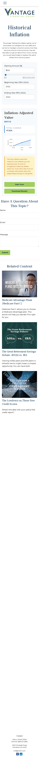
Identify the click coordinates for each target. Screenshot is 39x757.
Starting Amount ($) (13, 66)
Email (2, 222)
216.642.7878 (22, 739)
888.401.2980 (23, 742)
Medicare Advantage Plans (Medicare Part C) (17, 301)
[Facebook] (17, 754)
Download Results (19, 191)
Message (4, 234)
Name (3, 210)
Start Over (19, 184)
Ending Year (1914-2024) (15, 93)
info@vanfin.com (20, 751)
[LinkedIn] (21, 754)
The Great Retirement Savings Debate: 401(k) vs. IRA (19, 353)
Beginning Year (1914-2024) (16, 82)
